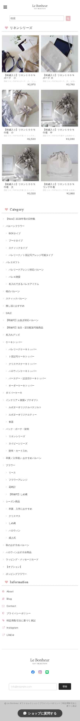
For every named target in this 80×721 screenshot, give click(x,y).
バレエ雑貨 (14, 276)
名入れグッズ (13, 334)
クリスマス (14, 516)
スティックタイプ (18, 247)
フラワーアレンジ (18, 479)
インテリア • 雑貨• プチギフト (22, 400)
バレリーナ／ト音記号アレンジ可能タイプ (31, 255)
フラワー (10, 465)
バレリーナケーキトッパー (23, 349)
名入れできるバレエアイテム (24, 283)
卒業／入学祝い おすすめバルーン (23, 458)
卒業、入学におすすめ (20, 508)
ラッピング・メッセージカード (22, 559)
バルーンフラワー (15, 226)
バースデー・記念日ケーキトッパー (27, 378)
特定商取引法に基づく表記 (21, 620)
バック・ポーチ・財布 (17, 428)
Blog (9, 598)
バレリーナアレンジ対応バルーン (26, 269)
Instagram (12, 627)
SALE (9, 313)
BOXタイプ (15, 233)
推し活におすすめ (15, 305)
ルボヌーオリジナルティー (23, 414)
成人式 (12, 537)
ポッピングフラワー (16, 573)
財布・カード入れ (18, 450)
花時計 (12, 486)
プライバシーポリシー (19, 613)
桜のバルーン (13, 291)
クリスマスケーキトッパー (23, 363)
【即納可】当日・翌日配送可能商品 (24, 327)
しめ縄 (12, 523)
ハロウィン (14, 530)
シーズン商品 (13, 501)
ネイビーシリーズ (18, 443)
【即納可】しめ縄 (18, 494)
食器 (11, 421)
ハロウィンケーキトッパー (23, 371)
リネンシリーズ (17, 436)
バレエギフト (13, 262)
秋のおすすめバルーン (17, 545)
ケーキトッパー (14, 342)
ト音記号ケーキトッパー (21, 356)
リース (12, 472)
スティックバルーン (16, 298)
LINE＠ (10, 635)
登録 (65, 686)
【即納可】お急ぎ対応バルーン (22, 320)
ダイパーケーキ (14, 392)
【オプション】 (14, 566)
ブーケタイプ (16, 240)
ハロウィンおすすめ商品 (18, 552)
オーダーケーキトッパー (21, 385)
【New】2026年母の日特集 (20, 218)
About (10, 591)
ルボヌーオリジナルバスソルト (25, 407)
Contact (11, 605)
